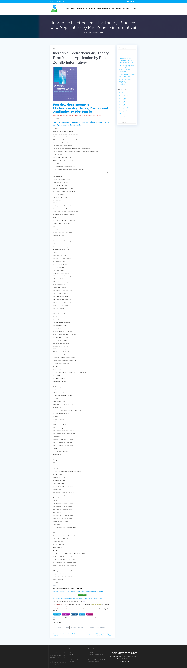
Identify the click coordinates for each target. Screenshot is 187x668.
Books (73, 8)
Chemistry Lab (127, 8)
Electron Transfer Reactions (61, 627)
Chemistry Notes (123, 105)
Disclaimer (71, 661)
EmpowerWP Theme (124, 658)
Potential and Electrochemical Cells (96, 627)
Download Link (82, 595)
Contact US (72, 657)
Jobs (113, 8)
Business (118, 8)
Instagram (66, 614)
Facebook (57, 614)
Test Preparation (82, 8)
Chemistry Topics (123, 111)
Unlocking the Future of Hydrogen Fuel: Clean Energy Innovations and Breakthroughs (127, 60)
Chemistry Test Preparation (126, 108)
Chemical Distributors (103, 8)
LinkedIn (75, 614)
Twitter (83, 614)
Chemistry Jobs (123, 99)
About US (71, 654)
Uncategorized (123, 117)
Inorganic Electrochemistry (78, 627)
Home (67, 8)
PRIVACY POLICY (73, 659)
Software (92, 8)
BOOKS (54, 48)
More (134, 8)
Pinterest (90, 614)
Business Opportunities (125, 96)
